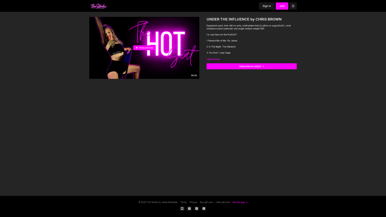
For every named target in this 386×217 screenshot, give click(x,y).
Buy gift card (206, 202)
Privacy (193, 202)
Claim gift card (223, 202)
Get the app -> (239, 202)
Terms (183, 202)
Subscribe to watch (250, 66)
